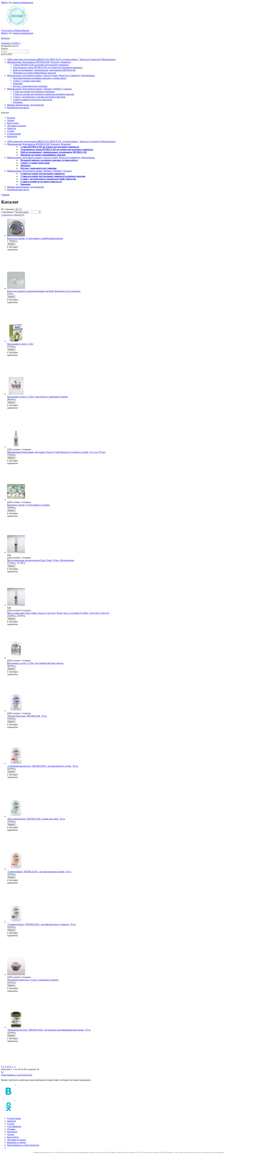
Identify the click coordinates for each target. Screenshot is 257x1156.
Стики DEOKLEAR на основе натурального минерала (41, 64)
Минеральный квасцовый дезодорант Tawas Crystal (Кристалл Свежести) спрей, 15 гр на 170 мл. (56, 452)
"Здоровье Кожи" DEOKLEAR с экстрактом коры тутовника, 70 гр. (41, 924)
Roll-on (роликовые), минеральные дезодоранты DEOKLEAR (44, 70)
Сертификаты (14, 1126)
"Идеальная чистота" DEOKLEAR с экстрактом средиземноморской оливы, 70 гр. (49, 1030)
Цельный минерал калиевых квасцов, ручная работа (39, 78)
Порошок (18, 83)
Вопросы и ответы (16, 1142)
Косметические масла (18, 107)
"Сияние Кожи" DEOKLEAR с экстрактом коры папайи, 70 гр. (39, 871)
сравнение (12, 249)
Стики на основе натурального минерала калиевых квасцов (43, 94)
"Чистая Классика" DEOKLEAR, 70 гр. (27, 716)
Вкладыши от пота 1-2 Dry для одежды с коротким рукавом (37, 396)
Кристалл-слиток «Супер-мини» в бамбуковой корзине (35, 238)
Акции (10, 120)
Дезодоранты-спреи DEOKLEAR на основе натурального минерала (47, 67)
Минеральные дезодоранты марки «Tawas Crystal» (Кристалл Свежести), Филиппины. (51, 75)
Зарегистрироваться (23, 2)
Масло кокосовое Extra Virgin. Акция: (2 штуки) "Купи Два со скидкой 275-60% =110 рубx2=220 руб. (58, 613)
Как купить (13, 123)
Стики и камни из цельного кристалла (32, 99)
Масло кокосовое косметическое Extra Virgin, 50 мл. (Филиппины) (40, 560)
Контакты (12, 136)
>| (15, 1066)
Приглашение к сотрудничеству (23, 1145)
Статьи (10, 131)
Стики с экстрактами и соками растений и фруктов (39, 97)
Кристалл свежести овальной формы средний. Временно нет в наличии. (44, 291)
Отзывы (11, 1129)
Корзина (5, 38)
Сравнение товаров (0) (12, 215)
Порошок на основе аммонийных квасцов (34, 72)
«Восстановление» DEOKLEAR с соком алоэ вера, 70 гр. (36, 819)
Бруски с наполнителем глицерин (30, 86)
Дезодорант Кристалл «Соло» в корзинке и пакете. (33, 980)
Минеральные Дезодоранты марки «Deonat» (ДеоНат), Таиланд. (39, 89)
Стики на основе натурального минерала (34, 91)
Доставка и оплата (16, 125)
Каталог (11, 117)
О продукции (14, 133)
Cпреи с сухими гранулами (27, 81)
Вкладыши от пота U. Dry (20, 344)
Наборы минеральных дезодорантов (25, 105)
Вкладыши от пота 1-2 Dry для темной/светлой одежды (35, 663)
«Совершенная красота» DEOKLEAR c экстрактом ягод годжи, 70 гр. (42, 766)
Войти (4, 2)
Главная (5, 194)
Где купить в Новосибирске (15, 30)
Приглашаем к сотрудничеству (16, 1075)
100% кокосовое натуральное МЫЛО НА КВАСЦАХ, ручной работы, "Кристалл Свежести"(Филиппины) (61, 59)
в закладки (12, 247)
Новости (11, 128)
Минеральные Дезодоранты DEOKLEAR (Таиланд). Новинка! (39, 62)
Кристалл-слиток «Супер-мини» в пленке (28, 505)
